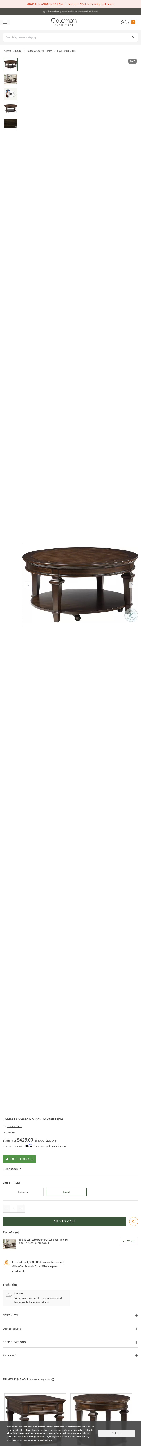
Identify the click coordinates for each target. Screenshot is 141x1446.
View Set (129, 1241)
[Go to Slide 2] (10, 79)
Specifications (14, 1342)
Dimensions (12, 1329)
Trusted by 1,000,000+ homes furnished (38, 1262)
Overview (10, 1315)
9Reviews (9, 1131)
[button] (122, 22)
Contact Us (85, 11)
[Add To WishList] (133, 1221)
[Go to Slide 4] (10, 108)
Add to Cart (65, 1221)
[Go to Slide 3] (10, 93)
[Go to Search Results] (133, 37)
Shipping (10, 1355)
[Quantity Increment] (21, 1208)
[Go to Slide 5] (10, 123)
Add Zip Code (11, 1168)
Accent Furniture (12, 50)
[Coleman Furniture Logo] (64, 22)
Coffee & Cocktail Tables (39, 50)
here (49, 1439)
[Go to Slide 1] (10, 64)
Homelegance (14, 1125)
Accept (117, 1433)
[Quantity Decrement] (6, 1208)
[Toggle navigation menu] (5, 22)
